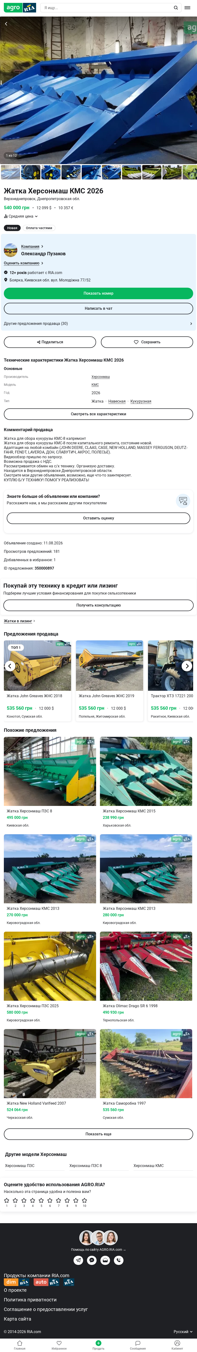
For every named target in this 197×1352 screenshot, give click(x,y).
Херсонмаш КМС (149, 1165)
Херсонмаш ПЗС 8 (85, 1165)
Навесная (117, 401)
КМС (95, 385)
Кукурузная (140, 401)
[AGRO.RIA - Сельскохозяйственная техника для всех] (22, 7)
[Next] (187, 666)
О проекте (15, 1290)
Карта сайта (17, 1319)
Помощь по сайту (98, 1249)
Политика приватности (30, 1300)
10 (84, 1206)
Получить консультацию (98, 605)
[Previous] (10, 666)
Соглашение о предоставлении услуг (46, 1309)
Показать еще (98, 1134)
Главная (19, 1348)
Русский (181, 1331)
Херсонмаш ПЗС (19, 1165)
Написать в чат (98, 308)
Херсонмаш (101, 377)
